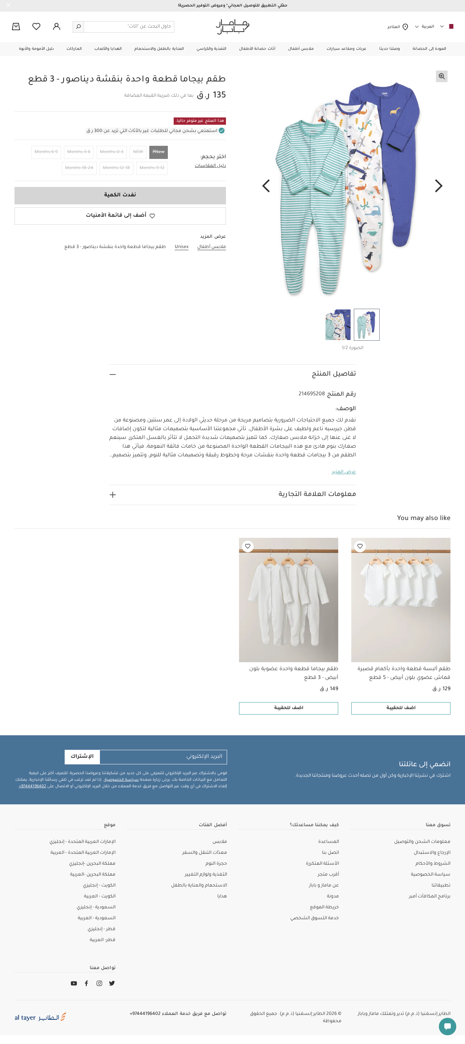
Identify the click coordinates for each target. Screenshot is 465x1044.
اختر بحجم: (213, 157)
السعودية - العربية (97, 918)
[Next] (266, 186)
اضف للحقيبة (401, 708)
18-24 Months (79, 168)
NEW (138, 152)
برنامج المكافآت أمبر (429, 896)
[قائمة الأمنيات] (360, 546)
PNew (159, 152)
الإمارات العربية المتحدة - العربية (83, 853)
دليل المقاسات (210, 166)
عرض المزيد (344, 472)
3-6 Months (78, 152)
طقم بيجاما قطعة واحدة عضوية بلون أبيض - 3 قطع (293, 674)
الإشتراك (82, 757)
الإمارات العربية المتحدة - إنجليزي (82, 842)
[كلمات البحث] (78, 26)
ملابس (220, 842)
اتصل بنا (330, 853)
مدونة (333, 896)
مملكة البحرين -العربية (93, 874)
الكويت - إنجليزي (99, 885)
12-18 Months (116, 168)
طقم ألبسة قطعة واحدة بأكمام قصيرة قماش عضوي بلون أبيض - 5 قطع (403, 674)
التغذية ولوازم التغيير (206, 874)
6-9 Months (46, 152)
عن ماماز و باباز (324, 885)
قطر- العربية (103, 940)
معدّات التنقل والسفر (204, 853)
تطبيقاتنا (441, 885)
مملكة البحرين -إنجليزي (92, 864)
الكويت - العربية (100, 896)
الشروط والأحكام (433, 864)
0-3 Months (112, 152)
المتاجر (395, 27)
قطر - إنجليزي (102, 929)
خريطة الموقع (324, 907)
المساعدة (328, 842)
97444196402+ (32, 786)
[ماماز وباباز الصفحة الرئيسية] (232, 27)
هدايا (222, 896)
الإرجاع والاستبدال (432, 853)
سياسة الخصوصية (121, 780)
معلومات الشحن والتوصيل (422, 842)
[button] (429, 49)
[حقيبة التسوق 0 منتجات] (16, 27)
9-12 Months (152, 168)
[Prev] (439, 186)
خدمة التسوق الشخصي (314, 918)
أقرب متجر (328, 874)
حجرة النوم (216, 864)
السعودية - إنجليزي (96, 907)
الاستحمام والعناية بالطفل (199, 885)
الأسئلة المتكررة (322, 864)
